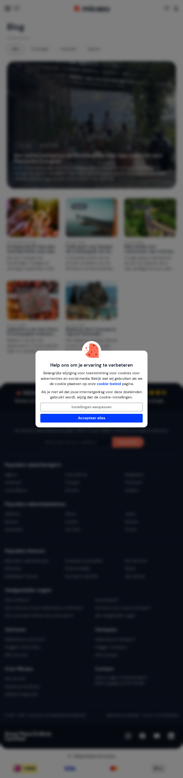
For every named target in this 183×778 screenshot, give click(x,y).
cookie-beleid (109, 383)
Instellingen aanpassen (91, 407)
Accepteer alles (91, 418)
